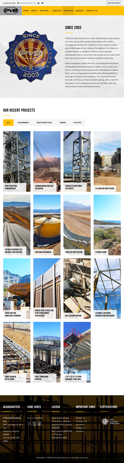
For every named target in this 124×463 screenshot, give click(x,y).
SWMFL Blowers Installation (10, 378)
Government (23, 123)
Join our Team (114, 3)
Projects (68, 11)
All (8, 123)
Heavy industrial (44, 123)
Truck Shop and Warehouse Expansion (13, 314)
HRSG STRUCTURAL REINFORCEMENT (11, 187)
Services (57, 11)
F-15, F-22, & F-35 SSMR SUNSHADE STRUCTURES (73, 378)
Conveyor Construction (73, 252)
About (34, 11)
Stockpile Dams (101, 252)
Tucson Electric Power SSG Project (73, 187)
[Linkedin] (38, 3)
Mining (63, 123)
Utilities (77, 123)
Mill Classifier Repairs (73, 315)
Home (26, 11)
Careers (79, 11)
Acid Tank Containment (43, 252)
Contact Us (91, 11)
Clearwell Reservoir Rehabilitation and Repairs (104, 314)
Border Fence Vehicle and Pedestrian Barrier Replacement (44, 313)
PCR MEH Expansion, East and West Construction (14, 251)
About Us (80, 418)
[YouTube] (42, 3)
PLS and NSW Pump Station (104, 188)
